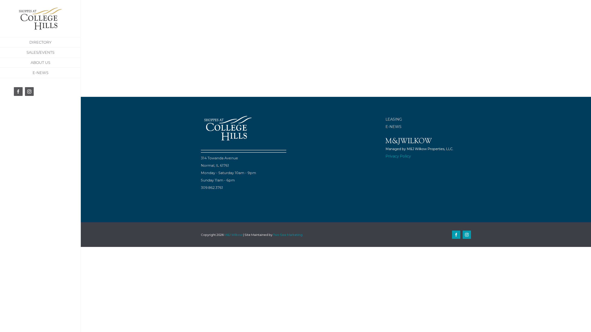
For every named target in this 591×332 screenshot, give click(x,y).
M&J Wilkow (233, 235)
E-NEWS (393, 127)
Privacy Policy (398, 156)
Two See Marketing (287, 235)
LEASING (394, 119)
